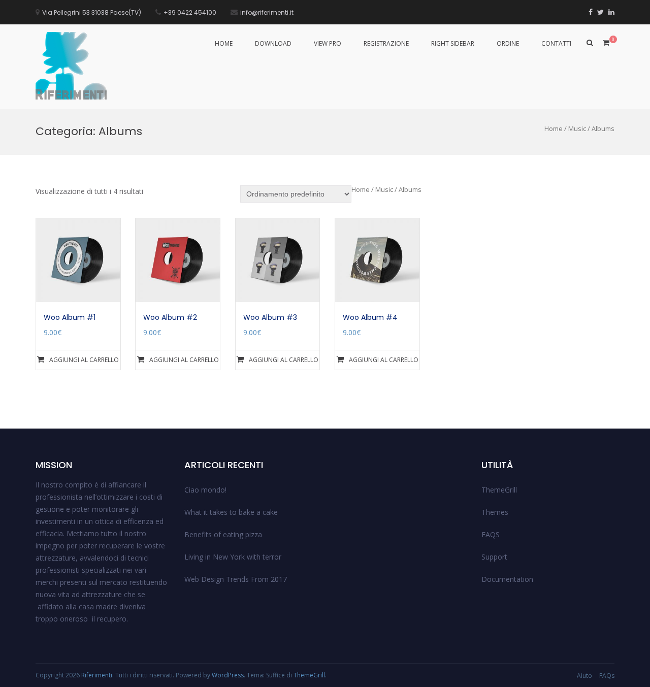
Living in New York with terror (232, 557)
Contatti (556, 43)
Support (494, 557)
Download (273, 43)
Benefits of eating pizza (223, 534)
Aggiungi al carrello (84, 359)
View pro (327, 43)
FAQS (490, 534)
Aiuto (584, 675)
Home (224, 43)
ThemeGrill (499, 490)
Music (577, 128)
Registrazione (386, 43)
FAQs (606, 675)
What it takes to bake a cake (231, 512)
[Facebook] (591, 12)
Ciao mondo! (205, 490)
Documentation (507, 579)
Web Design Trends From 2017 (235, 579)
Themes (494, 512)
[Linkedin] (611, 12)
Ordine (508, 43)
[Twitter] (600, 12)
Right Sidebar (452, 43)
